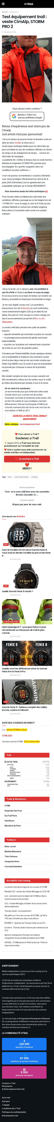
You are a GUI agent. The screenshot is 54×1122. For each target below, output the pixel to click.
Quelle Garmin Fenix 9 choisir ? (17, 591)
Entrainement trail (10, 1115)
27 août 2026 (15, 559)
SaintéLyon (9, 820)
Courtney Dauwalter (13, 866)
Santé (12, 778)
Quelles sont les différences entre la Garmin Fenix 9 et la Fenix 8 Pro (24, 670)
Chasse (12, 770)
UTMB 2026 (7, 735)
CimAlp (17, 142)
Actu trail (6, 1097)
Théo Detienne (11, 856)
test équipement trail (30, 424)
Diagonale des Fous (13, 810)
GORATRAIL (13, 769)
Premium (13, 774)
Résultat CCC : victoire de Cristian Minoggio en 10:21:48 (27, 891)
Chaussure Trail (11, 622)
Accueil (4, 12)
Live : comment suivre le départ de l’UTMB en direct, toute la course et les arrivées (26, 897)
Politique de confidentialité (14, 1112)
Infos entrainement (13, 775)
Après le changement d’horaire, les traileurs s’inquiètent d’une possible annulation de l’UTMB (24, 936)
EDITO (12, 767)
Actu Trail (10, 764)
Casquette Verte (12, 861)
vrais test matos (22, 477)
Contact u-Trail (8, 1083)
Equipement (14, 12)
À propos (6, 1101)
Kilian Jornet (10, 846)
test (10, 477)
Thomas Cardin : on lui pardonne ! (18, 911)
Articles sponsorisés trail (13, 1089)
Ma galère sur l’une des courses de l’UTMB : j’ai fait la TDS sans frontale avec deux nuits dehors (26, 917)
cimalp (34, 477)
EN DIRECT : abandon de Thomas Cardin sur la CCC (25, 923)
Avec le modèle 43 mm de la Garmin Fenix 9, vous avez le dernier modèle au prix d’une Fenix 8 (26, 552)
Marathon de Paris (13, 825)
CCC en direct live (32, 741)
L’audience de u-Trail (11, 1108)
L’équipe (5, 1105)
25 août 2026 (15, 636)
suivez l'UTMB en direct (16, 729)
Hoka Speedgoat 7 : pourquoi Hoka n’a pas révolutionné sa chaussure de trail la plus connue (24, 629)
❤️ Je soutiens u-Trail (27, 459)
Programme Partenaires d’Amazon (34, 1018)
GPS (6, 544)
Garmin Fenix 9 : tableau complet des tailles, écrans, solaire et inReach (24, 709)
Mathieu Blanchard (13, 851)
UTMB (7, 805)
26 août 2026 (15, 595)
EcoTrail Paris (11, 815)
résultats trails (15, 772)
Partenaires (7, 1086)
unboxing (26, 308)
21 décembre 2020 (9, 32)
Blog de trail (11, 762)
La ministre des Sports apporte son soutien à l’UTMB (26, 887)
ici (46, 191)
